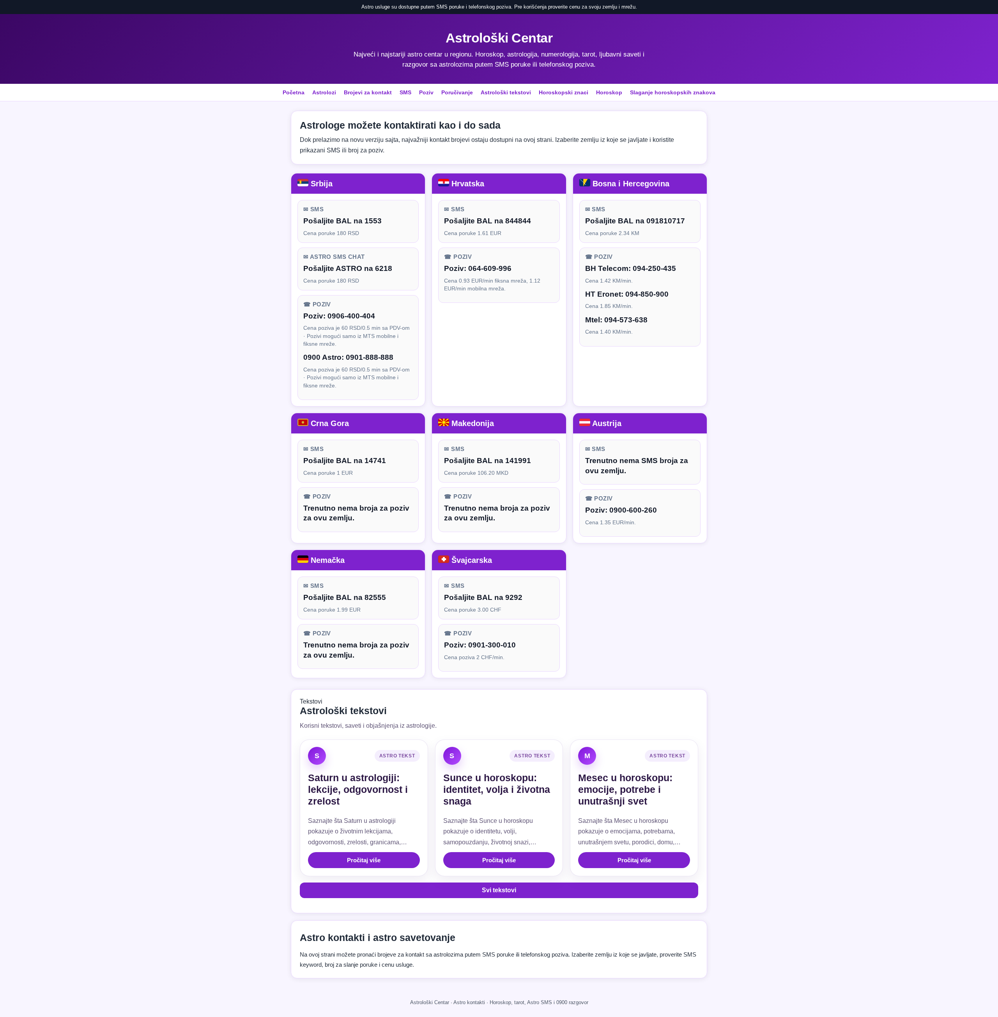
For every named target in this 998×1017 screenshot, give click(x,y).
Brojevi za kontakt (368, 92)
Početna (293, 92)
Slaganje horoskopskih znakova (672, 92)
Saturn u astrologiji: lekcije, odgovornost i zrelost (358, 789)
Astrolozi (324, 92)
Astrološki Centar (499, 37)
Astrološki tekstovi (506, 92)
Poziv (426, 92)
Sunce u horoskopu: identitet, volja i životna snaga (496, 789)
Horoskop (609, 92)
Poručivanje (457, 92)
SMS (405, 92)
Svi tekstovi (499, 890)
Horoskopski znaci (563, 92)
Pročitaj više (363, 860)
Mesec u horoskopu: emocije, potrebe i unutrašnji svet (625, 789)
